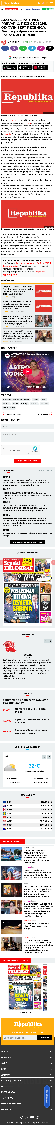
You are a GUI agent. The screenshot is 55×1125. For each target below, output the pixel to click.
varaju (8, 134)
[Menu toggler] (51, 3)
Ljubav (5, 297)
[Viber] (14, 48)
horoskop (27, 634)
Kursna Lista (27, 795)
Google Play (40, 271)
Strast (34, 404)
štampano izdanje (27, 553)
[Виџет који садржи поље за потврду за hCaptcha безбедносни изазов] (20, 450)
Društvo (27, 921)
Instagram (31, 263)
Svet (4, 1063)
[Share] (3, 849)
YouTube (40, 263)
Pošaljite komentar (27, 461)
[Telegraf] (32, 48)
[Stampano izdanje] (27, 591)
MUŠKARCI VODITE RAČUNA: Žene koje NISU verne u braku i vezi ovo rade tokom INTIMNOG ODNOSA (18, 290)
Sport (5, 1069)
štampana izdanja (17, 960)
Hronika (27, 848)
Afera (15, 404)
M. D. (17, 42)
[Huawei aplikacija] (40, 67)
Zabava (5, 1075)
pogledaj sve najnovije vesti (27, 542)
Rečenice (44, 404)
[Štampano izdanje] (25, 987)
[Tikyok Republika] (22, 1117)
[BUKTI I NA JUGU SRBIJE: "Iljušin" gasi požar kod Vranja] (11, 927)
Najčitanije (45, 470)
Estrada (27, 867)
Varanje (24, 404)
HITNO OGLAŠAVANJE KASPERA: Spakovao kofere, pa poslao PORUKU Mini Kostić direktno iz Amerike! (27, 495)
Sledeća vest (42, 414)
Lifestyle (26, 42)
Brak (44, 399)
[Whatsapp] (23, 48)
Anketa (27, 693)
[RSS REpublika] (32, 1117)
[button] (46, 641)
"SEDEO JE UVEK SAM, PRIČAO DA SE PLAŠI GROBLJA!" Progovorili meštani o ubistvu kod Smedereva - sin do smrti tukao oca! (26, 482)
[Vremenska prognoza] (43, 3)
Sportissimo (47, 1097)
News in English (11, 1103)
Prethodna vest (14, 414)
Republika (7, 1109)
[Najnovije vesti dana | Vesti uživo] (48, 9)
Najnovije (8, 470)
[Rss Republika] (27, 1117)
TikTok (48, 263)
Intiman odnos (9, 408)
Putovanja (8, 1092)
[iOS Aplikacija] (25, 67)
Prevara (6, 404)
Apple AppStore (10, 274)
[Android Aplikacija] (10, 67)
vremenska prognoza (27, 747)
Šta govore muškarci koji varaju (16, 399)
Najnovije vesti (12, 841)
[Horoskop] (47, 3)
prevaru (15, 120)
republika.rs (24, 1123)
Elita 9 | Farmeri (11, 1080)
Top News (7, 1098)
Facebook (20, 263)
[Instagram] (41, 48)
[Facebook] (5, 48)
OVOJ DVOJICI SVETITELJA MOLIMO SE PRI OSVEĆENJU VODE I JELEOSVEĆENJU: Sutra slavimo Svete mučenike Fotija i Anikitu (25, 508)
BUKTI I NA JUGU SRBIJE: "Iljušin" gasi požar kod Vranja (27, 534)
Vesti (21, 9)
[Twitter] (50, 48)
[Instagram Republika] (37, 1117)
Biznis (5, 1086)
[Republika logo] (11, 3)
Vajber (16, 266)
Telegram (7, 266)
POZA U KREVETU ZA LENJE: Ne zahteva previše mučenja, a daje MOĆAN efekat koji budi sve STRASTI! (17, 305)
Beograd (10, 756)
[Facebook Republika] (17, 1117)
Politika (27, 937)
